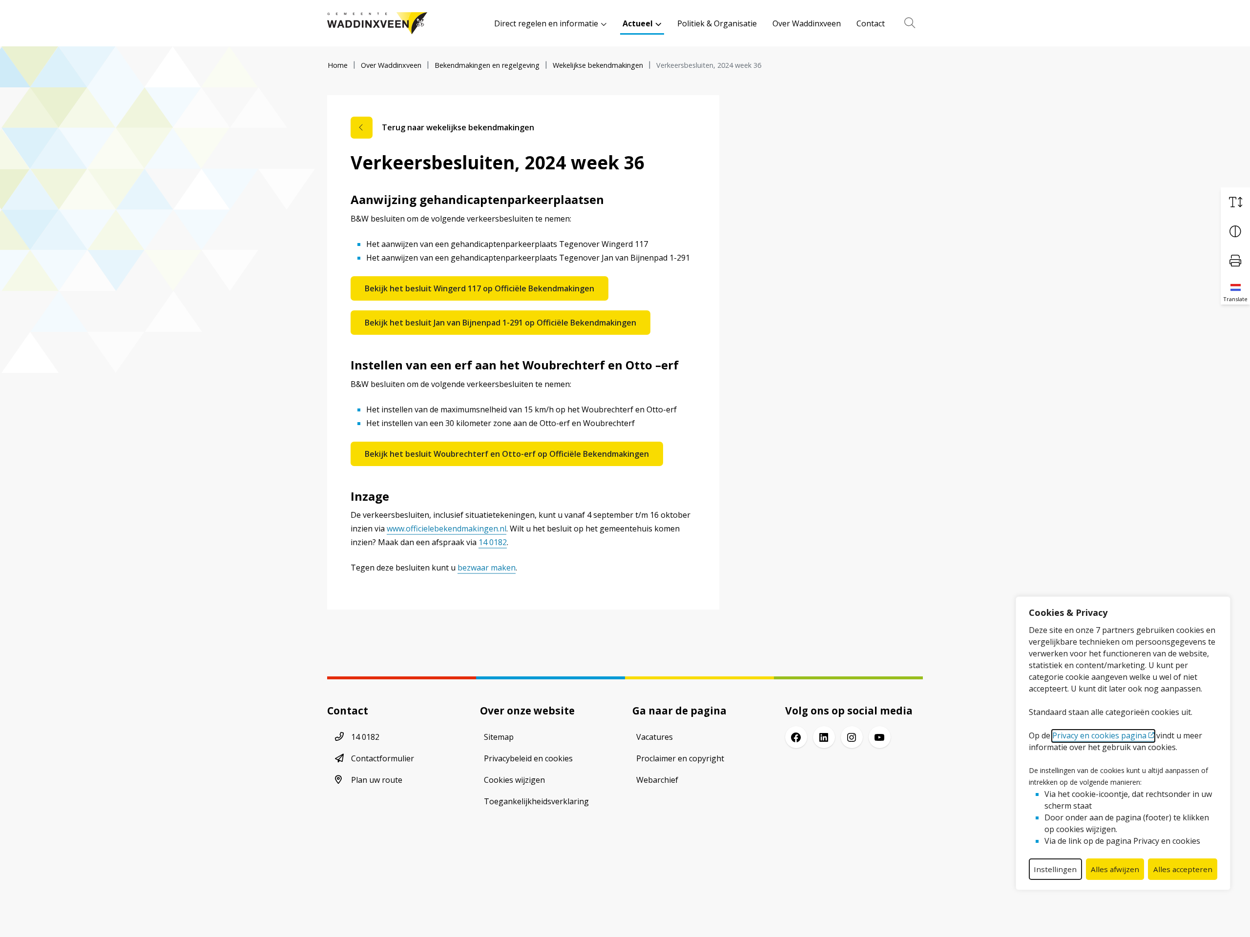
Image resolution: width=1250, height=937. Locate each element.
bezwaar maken (487, 567)
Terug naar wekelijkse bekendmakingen (458, 127)
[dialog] (1123, 743)
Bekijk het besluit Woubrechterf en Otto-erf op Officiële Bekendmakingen (507, 453)
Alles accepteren (1182, 869)
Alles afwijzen (1115, 869)
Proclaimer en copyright (680, 758)
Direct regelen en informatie (546, 23)
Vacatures (654, 737)
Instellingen (1055, 869)
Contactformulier (382, 758)
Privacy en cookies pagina (1099, 735)
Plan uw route (376, 779)
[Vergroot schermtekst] (1235, 202)
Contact (870, 23)
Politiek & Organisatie (717, 23)
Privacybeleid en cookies (528, 758)
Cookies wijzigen (514, 779)
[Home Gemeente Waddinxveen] (377, 23)
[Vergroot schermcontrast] (1235, 231)
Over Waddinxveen (806, 23)
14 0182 (493, 542)
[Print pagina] (1235, 260)
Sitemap (499, 737)
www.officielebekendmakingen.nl (446, 528)
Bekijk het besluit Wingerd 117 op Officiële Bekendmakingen (479, 288)
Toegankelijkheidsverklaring (536, 801)
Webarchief (657, 779)
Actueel (638, 23)
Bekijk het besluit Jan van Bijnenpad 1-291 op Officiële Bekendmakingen (500, 322)
